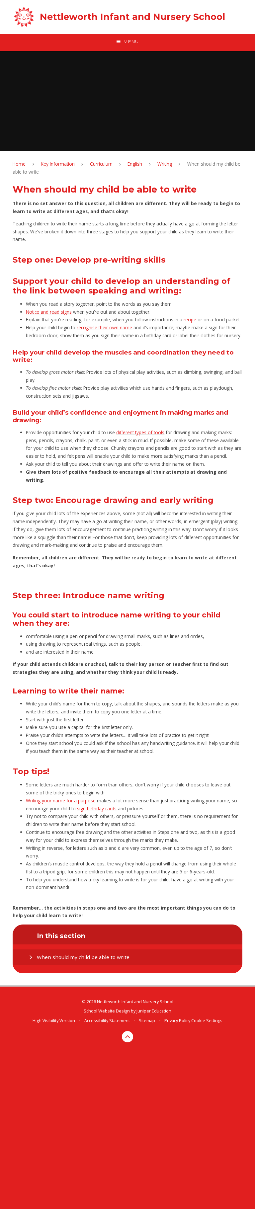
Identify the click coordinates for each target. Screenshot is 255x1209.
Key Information (58, 164)
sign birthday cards (97, 808)
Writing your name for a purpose (61, 800)
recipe (190, 319)
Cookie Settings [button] (206, 1020)
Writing (164, 164)
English (135, 164)
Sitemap (147, 1020)
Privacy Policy (177, 1020)
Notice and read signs (49, 312)
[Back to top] (127, 1037)
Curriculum (101, 164)
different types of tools (140, 432)
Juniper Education (153, 1011)
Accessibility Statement (107, 1020)
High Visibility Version (54, 1020)
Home (19, 164)
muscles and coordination (147, 352)
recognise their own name (104, 327)
